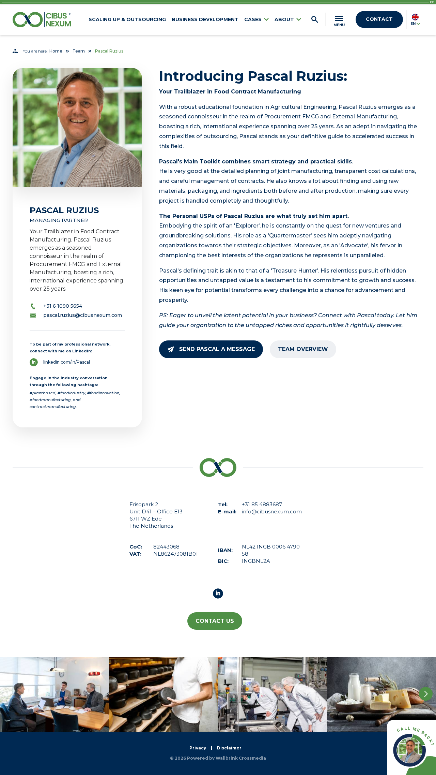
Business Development (205, 19)
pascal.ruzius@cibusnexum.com (82, 315)
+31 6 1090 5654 (62, 306)
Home (55, 51)
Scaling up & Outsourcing (127, 19)
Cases (253, 19)
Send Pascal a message (217, 349)
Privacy (197, 747)
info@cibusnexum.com (272, 511)
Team (79, 51)
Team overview (303, 349)
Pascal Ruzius (109, 51)
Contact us (215, 621)
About (284, 19)
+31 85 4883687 (262, 504)
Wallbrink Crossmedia (241, 758)
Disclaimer (229, 747)
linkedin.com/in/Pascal (66, 362)
